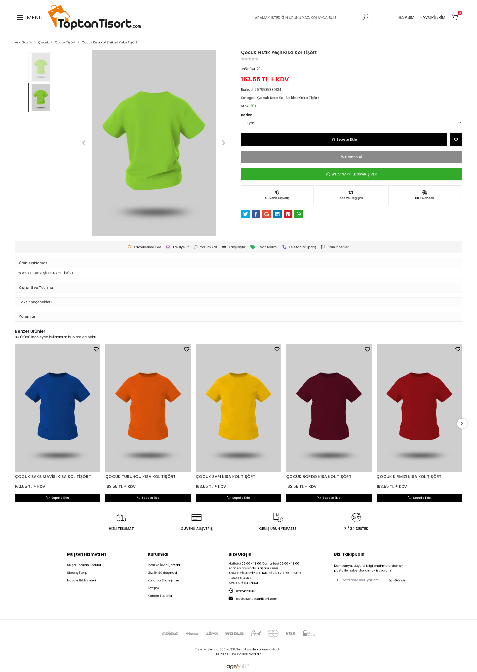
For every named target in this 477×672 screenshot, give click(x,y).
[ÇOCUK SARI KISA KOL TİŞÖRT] (238, 408)
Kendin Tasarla (160, 595)
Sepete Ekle (346, 139)
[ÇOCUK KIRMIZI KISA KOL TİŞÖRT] (419, 408)
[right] (462, 423)
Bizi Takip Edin (349, 554)
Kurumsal (158, 554)
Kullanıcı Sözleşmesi (164, 580)
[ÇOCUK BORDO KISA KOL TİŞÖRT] (329, 408)
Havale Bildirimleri (81, 580)
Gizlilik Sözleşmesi (162, 572)
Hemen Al (353, 156)
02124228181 (245, 591)
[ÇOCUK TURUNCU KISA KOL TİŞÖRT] (148, 408)
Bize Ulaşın (240, 554)
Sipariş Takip (77, 572)
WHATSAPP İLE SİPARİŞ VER (354, 174)
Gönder (400, 580)
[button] (455, 17)
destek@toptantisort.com (256, 598)
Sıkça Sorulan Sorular (84, 565)
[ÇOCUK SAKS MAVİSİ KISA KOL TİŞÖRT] (57, 408)
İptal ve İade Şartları (164, 565)
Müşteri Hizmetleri (86, 554)
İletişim (153, 588)
